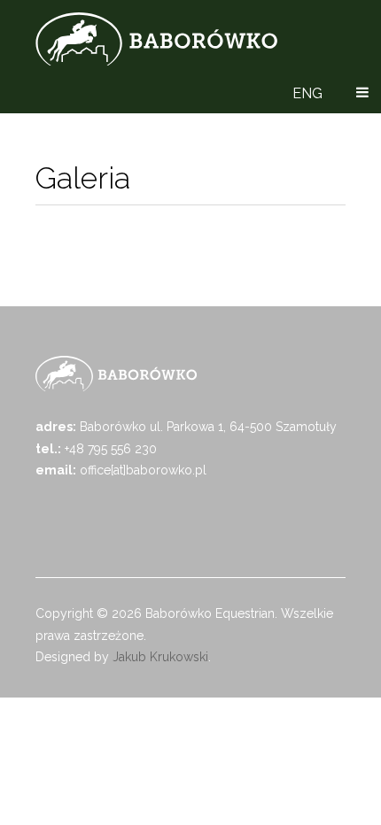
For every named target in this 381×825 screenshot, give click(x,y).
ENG (307, 93)
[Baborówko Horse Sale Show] (156, 39)
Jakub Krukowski (160, 657)
